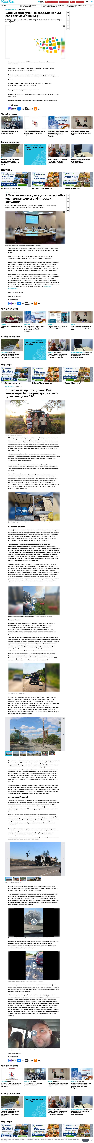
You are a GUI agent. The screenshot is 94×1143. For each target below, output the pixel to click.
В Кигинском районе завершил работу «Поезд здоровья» (76, 6)
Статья (3, 5)
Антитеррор (64, 1)
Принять (85, 1140)
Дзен (72, 1)
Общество (8, 192)
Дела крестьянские (10, 9)
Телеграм (80, 1)
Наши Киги (7, 1)
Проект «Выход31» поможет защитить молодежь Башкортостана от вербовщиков (53, 6)
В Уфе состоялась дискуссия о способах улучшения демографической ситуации (28, 6)
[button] (64, 733)
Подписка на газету (51, 1)
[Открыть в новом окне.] (12, 109)
